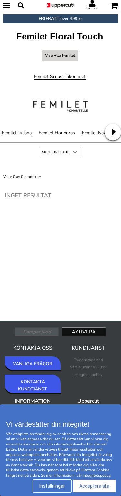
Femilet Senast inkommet (60, 76)
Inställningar (52, 486)
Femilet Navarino (99, 133)
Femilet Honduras (57, 133)
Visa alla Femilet (60, 55)
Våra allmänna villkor (88, 367)
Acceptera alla (94, 486)
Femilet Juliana (17, 133)
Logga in (92, 8)
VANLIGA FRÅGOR (32, 364)
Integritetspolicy (88, 374)
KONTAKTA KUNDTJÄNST (32, 385)
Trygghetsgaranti (88, 360)
